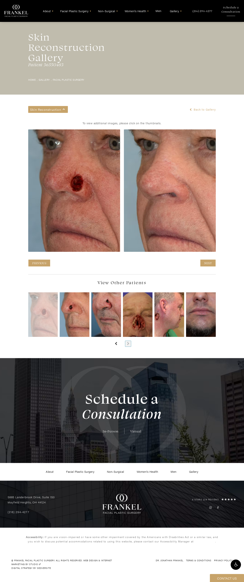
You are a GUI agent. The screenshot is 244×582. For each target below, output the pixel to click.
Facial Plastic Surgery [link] (74, 11)
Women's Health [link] (135, 11)
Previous (39, 263)
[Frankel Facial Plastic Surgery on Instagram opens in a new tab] (210, 507)
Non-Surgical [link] (106, 11)
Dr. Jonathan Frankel (169, 560)
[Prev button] (116, 344)
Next (208, 263)
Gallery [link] (174, 11)
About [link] (47, 11)
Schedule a (231, 9)
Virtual (135, 431)
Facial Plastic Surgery (68, 79)
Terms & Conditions (198, 560)
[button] (236, 565)
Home (32, 79)
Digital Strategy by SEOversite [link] (31, 568)
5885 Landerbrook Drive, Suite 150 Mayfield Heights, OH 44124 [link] (31, 499)
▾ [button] (52, 11)
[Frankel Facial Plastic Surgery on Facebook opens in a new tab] (218, 507)
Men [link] (158, 11)
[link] (202, 11)
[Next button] (128, 344)
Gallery (44, 79)
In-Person (111, 431)
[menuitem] (47, 11)
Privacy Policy (223, 560)
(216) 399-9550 (204, 541)
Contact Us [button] (227, 578)
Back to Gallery (204, 109)
